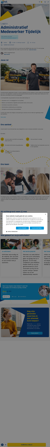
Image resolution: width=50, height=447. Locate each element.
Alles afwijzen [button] (22, 228)
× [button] (45, 214)
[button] (11, 231)
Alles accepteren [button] (36, 228)
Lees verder (20, 224)
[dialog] (24, 223)
